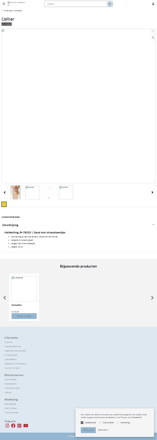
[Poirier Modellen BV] (17, 4)
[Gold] (4, 204)
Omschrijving (10, 225)
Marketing (125, 422)
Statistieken (108, 422)
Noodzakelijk (90, 422)
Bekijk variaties (24, 316)
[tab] (78, 225)
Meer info (103, 430)
